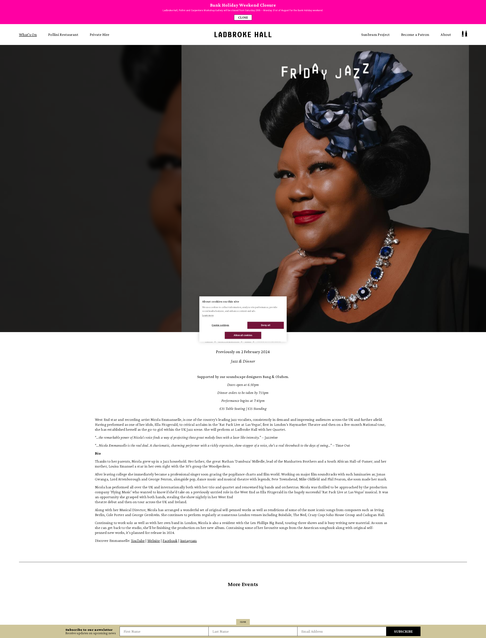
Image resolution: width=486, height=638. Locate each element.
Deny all (265, 325)
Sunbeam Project (375, 34)
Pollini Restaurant (63, 34)
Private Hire (100, 34)
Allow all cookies (243, 335)
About (446, 34)
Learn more (208, 315)
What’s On (28, 34)
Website (153, 540)
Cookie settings (220, 325)
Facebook (170, 540)
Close (243, 17)
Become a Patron (415, 34)
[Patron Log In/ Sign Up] (465, 34)
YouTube (138, 540)
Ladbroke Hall (243, 34)
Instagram (188, 540)
